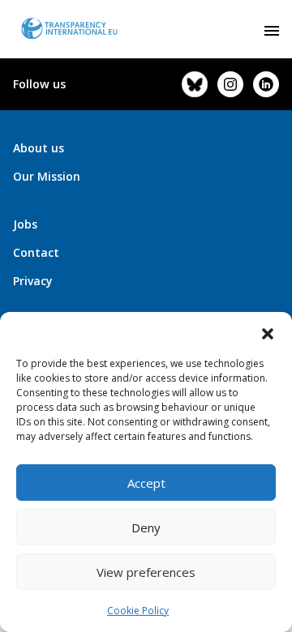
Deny (146, 527)
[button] (268, 332)
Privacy (33, 280)
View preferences (146, 572)
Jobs (25, 224)
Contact (36, 252)
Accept (146, 483)
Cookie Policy (138, 610)
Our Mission (46, 176)
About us (38, 148)
